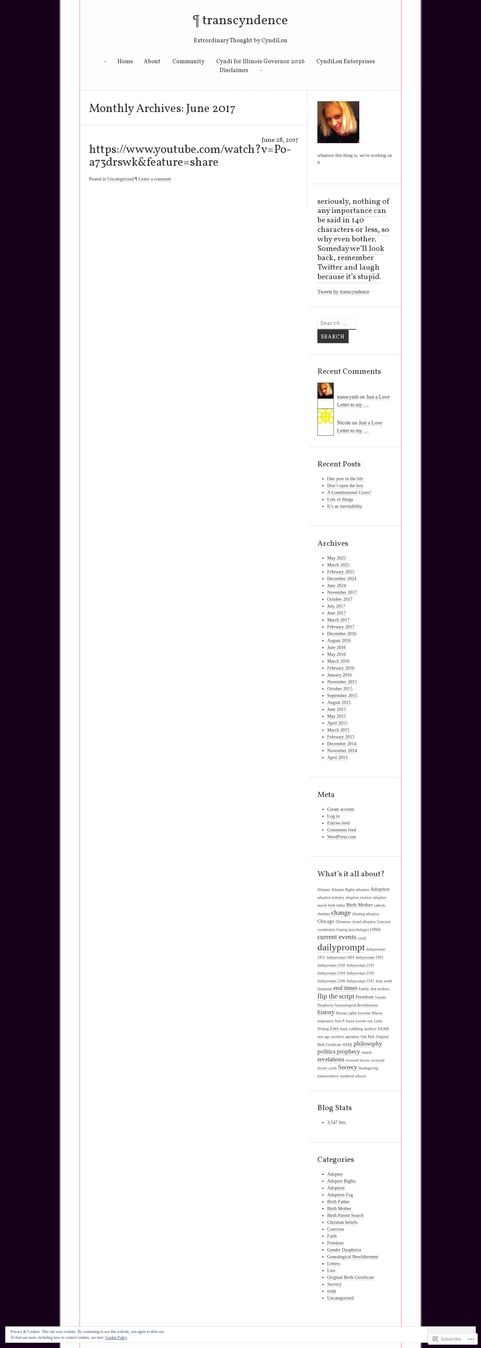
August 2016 (339, 640)
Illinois (377, 1013)
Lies (334, 1028)
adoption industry (330, 897)
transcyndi (347, 397)
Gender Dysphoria (344, 1249)
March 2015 (338, 730)
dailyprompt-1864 (340, 957)
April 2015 (337, 723)
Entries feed (338, 823)
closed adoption (364, 921)
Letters (333, 1263)
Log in (333, 816)
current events (336, 937)
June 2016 (336, 647)
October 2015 (339, 688)
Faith (332, 1236)
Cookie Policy (116, 1337)
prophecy (348, 1051)
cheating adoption (365, 914)
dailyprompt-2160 (331, 965)
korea (350, 1021)
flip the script (335, 996)
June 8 (340, 1021)
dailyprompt (341, 947)
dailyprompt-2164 (331, 973)
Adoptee (323, 889)
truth (331, 1291)
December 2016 (341, 633)
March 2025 (338, 564)
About (152, 62)
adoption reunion (359, 897)
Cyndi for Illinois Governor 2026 (260, 62)
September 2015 (342, 695)
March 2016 (338, 661)
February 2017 (340, 626)
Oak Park (368, 1036)
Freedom (365, 996)
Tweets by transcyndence (343, 291)
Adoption (380, 889)
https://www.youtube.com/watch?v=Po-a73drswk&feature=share (190, 156)
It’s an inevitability (344, 506)
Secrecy (347, 1067)
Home (125, 62)
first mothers (379, 989)
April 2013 (337, 757)
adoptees (362, 889)
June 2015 (336, 709)
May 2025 (336, 558)
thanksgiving (368, 1068)
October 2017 (339, 599)
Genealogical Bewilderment (352, 1256)
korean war (364, 1021)
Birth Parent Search (345, 1215)
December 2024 (341, 578)
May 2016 (336, 654)
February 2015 (340, 736)
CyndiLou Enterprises (346, 62)
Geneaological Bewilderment (356, 1005)
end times (345, 987)
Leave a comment (154, 179)
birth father (336, 905)
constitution (326, 929)
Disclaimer (234, 70)
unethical (347, 1076)
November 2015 (342, 681)
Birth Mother (360, 904)
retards (367, 1052)
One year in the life (345, 478)
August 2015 (339, 702)
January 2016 (339, 675)
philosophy (368, 1043)
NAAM (383, 1029)
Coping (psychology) (352, 929)
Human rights (346, 1013)
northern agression (345, 1036)
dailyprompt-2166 (331, 981)
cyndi (362, 938)
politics (326, 1051)
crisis (375, 929)
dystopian (324, 989)
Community (188, 62)
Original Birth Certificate (350, 1277)
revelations (330, 1059)
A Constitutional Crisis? (349, 492)
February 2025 (340, 571)
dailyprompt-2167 (360, 981)
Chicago (325, 921)
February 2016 (340, 668)
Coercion (384, 921)
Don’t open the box (345, 485)
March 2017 (338, 619)
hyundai (364, 1013)
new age (323, 1036)
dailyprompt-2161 (360, 965)
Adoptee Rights (343, 889)
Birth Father (338, 1201)
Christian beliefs (342, 1222)
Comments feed (341, 829)
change (341, 913)
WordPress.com (341, 836)
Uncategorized (120, 179)
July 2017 (336, 606)
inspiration (325, 1021)
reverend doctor (358, 1060)
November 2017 (342, 592)
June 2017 (336, 613)
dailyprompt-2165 (360, 973)
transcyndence (245, 21)
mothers (370, 1029)
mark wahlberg (351, 1029)
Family (364, 989)
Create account (340, 809)
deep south (384, 981)
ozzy (347, 1044)
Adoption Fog (340, 1194)
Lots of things (340, 499)
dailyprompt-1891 (369, 957)
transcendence (328, 1076)
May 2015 (336, 716)
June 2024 (336, 585)
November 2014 (342, 750)
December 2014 (341, 743)
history (326, 1012)
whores (360, 1076)
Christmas (343, 921)
